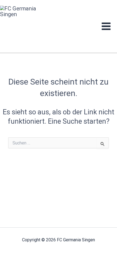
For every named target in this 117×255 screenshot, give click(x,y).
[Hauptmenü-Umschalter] (106, 26)
